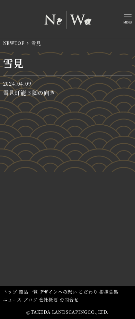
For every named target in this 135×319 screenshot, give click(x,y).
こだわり (88, 291)
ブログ (30, 299)
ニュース (12, 299)
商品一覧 (28, 291)
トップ (10, 291)
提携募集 (108, 291)
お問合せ (69, 299)
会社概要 (48, 299)
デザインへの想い (58, 291)
